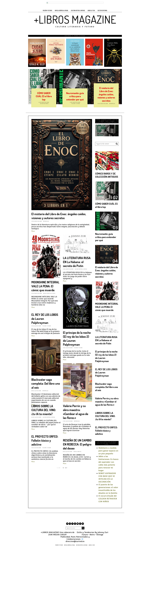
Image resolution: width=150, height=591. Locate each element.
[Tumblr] (80, 523)
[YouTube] (77, 523)
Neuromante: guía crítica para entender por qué (44, 96)
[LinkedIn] (75, 523)
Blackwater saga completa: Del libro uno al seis (45, 383)
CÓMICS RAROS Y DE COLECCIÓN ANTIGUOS (106, 175)
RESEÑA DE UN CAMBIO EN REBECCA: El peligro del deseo (77, 444)
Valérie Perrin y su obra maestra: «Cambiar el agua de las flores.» (75, 412)
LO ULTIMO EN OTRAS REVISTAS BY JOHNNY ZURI (106, 443)
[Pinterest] (72, 523)
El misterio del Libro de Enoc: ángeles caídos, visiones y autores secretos (75, 94)
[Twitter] (67, 523)
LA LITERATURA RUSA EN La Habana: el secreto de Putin (77, 262)
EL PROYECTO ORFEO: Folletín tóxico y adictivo (44, 440)
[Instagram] (70, 523)
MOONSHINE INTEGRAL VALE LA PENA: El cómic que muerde (106, 94)
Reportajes (81, 103)
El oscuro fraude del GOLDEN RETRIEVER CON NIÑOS (107, 499)
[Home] (83, 523)
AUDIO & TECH (91, 10)
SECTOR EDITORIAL (102, 10)
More (33, 231)
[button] (117, 144)
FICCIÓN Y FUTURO (47, 10)
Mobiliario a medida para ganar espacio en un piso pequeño (108, 451)
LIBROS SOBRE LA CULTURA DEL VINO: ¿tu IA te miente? (43, 410)
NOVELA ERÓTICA (77, 451)
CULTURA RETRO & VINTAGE (78, 10)
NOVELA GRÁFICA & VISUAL (61, 10)
